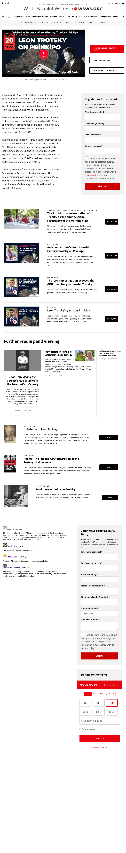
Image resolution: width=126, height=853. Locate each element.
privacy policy (91, 175)
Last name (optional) (94, 124)
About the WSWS (79, 23)
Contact (110, 3)
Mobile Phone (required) (92, 586)
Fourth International (29, 23)
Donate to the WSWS (102, 60)
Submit (99, 656)
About (117, 3)
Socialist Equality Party (51, 23)
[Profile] (123, 4)
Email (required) (92, 135)
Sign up (102, 186)
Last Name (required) (91, 563)
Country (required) (93, 146)
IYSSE (67, 23)
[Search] (123, 18)
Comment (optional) (90, 620)
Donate (102, 23)
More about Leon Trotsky (104, 70)
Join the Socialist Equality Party (105, 49)
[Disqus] (36, 555)
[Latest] (9, 18)
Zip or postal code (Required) (94, 597)
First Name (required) (94, 112)
